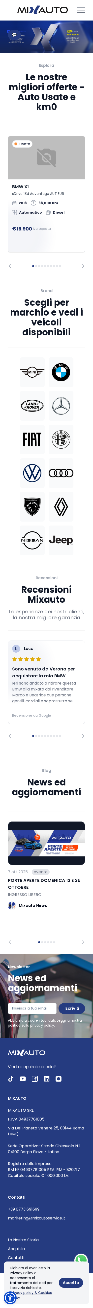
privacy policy (42, 1025)
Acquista (16, 1249)
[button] (10, 1298)
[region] (46, 202)
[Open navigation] (81, 10)
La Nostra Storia (23, 1240)
